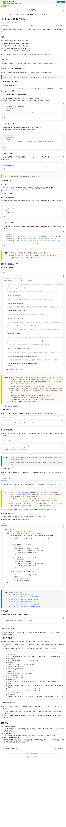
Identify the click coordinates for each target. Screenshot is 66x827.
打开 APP (61, 2)
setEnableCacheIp (17, 384)
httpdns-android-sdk (44, 54)
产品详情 (32, 25)
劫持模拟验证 (7, 711)
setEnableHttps (15, 386)
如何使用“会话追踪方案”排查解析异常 (17, 742)
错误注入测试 (7, 715)
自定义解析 (29, 715)
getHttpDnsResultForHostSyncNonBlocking (23, 492)
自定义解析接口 (51, 510)
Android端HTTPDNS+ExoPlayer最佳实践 (23, 601)
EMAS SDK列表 (7, 188)
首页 (2, 14)
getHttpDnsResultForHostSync (22, 505)
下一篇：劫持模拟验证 (59, 748)
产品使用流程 (51, 63)
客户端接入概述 (8, 29)
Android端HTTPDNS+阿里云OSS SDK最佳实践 (25, 599)
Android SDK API (59, 729)
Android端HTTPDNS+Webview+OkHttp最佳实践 (25, 604)
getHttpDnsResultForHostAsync (42, 505)
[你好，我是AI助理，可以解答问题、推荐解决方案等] (56, 6)
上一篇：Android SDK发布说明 (9, 748)
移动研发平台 (8, 14)
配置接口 (17, 406)
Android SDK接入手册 (31, 14)
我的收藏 (60, 25)
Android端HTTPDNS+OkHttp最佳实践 (22, 594)
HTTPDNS (15, 14)
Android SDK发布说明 (29, 176)
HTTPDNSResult (40, 517)
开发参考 (22, 14)
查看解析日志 (7, 644)
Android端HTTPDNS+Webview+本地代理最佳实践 (25, 597)
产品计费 (47, 386)
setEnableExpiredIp (30, 384)
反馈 (36, 756)
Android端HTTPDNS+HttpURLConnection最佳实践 (25, 606)
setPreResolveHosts (23, 499)
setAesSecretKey (50, 388)
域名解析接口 (42, 510)
